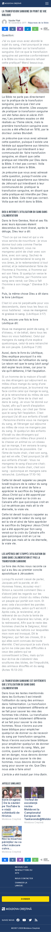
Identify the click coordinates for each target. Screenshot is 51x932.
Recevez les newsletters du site (23, 870)
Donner (25, 899)
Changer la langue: (21, 884)
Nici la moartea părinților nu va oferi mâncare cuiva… (12, 843)
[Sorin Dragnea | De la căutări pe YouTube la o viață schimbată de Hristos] (12, 792)
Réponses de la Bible (38, 22)
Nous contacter (24, 878)
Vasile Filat (14, 20)
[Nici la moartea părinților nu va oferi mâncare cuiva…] (12, 831)
